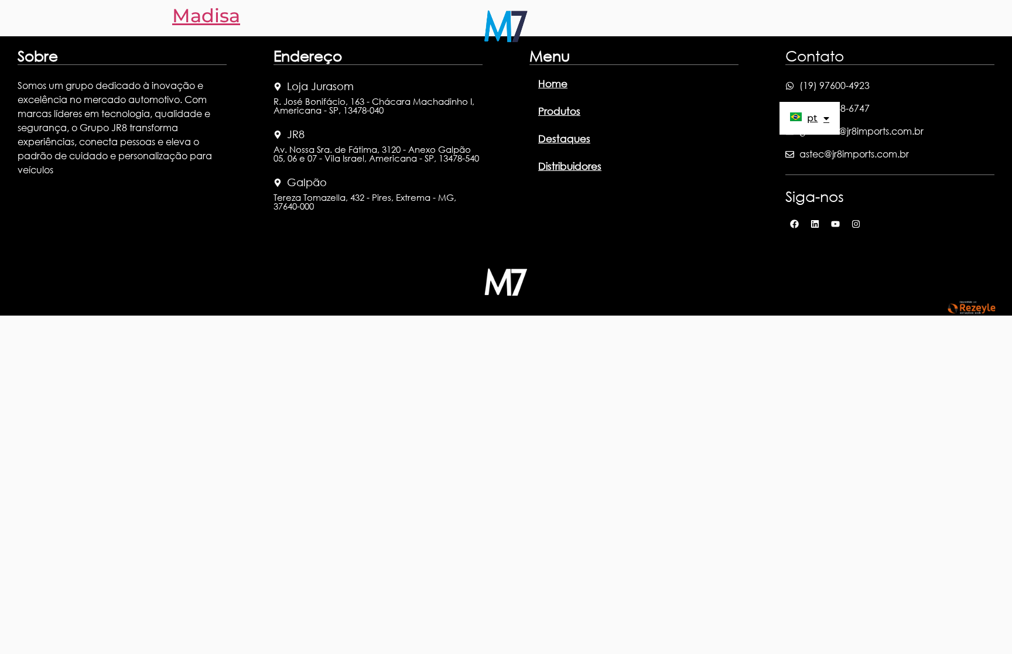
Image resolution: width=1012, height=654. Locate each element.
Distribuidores (583, 71)
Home (416, 71)
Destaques (518, 71)
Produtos (462, 71)
